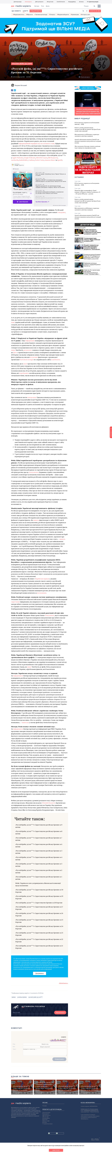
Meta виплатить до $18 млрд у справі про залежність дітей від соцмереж (87, 135)
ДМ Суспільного (39, 1)
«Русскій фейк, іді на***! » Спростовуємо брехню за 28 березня (38, 903)
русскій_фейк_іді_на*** (22, 64)
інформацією (18, 676)
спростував (15, 602)
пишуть (36, 520)
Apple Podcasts (17, 158)
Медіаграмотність (19, 14)
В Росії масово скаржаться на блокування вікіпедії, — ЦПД (87, 123)
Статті (25, 11)
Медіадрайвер (72, 1)
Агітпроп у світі (85, 14)
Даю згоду (56, 1150)
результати (27, 350)
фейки (13, 997)
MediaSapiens (28, 1)
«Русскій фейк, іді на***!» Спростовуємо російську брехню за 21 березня (39, 947)
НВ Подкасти (53, 158)
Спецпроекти (35, 11)
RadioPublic (23, 160)
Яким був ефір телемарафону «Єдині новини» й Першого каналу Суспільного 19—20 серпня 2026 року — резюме (87, 192)
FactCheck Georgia (26, 359)
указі (25, 364)
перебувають (24, 373)
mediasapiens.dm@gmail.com (91, 1110)
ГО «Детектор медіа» (92, 1)
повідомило (49, 615)
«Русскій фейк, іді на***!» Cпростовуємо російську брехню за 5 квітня (38, 852)
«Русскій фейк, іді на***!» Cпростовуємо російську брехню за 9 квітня (38, 826)
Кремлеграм (75, 14)
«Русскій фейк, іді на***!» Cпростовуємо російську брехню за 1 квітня (38, 878)
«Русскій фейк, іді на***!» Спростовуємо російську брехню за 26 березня (39, 914)
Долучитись (39, 973)
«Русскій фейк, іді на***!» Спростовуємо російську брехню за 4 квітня (38, 858)
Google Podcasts (29, 158)
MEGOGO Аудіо (41, 158)
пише (13, 350)
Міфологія (30, 14)
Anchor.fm (15, 160)
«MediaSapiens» (63, 983)
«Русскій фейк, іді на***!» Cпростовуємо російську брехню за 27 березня (39, 908)
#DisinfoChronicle (48, 803)
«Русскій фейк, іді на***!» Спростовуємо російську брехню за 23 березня (39, 934)
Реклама (44, 1105)
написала (25, 722)
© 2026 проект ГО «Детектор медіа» (89, 1109)
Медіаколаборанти (63, 14)
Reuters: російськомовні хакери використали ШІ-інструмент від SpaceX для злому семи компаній (87, 129)
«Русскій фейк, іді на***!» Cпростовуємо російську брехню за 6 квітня (38, 845)
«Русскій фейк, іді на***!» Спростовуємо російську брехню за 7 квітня (38, 839)
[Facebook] (12, 90)
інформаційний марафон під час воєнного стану (37, 143)
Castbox (31, 160)
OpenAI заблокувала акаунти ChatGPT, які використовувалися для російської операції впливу (88, 141)
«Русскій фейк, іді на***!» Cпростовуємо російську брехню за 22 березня (39, 940)
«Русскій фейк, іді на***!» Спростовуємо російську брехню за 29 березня (39, 897)
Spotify (59, 160)
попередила (31, 397)
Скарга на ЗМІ (95, 11)
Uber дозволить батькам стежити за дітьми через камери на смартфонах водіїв (87, 147)
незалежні (34, 357)
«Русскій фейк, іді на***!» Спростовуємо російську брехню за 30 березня (39, 891)
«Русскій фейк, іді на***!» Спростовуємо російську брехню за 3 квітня (38, 865)
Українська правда (42, 579)
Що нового (16, 11)
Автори (36, 6)
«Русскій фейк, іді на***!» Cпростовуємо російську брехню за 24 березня (39, 927)
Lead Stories (55, 359)
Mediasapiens (45, 1114)
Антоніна (81, 1)
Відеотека (44, 1119)
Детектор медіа (17, 1)
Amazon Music (50, 160)
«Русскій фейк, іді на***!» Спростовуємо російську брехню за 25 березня (39, 921)
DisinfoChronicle (61, 1)
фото (15, 352)
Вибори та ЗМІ (45, 1121)
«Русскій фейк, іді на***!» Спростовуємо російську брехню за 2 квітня (38, 871)
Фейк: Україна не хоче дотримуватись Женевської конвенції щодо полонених (38, 884)
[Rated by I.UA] (52, 1133)
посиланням (41, 593)
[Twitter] (15, 90)
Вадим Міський (21, 85)
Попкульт (52, 14)
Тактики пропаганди (41, 14)
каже (13, 322)
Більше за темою (20, 1076)
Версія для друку (85, 77)
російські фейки (22, 997)
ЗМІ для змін (50, 1)
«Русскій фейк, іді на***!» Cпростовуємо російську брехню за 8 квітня (38, 832)
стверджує (61, 212)
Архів (47, 6)
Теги (42, 6)
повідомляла (34, 472)
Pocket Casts (39, 160)
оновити (63, 1037)
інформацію (29, 341)
